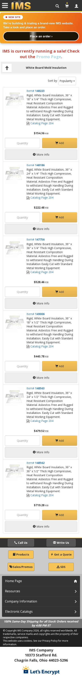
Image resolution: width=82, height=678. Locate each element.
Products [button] (22, 554)
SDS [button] (62, 567)
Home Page (13, 581)
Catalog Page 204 (41, 123)
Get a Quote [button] (62, 554)
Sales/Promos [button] (22, 567)
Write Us (62, 543)
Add (61, 143)
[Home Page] (21, 5)
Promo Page (48, 56)
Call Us (22, 543)
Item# (35, 91)
